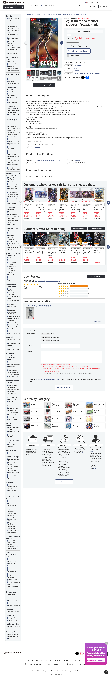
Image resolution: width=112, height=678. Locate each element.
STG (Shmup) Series (14, 580)
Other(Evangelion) (13, 349)
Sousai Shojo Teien (13, 141)
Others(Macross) (13, 377)
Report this (97, 321)
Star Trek (10, 264)
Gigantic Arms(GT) (13, 199)
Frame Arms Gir (12, 126)
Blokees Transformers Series (14, 46)
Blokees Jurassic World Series (13, 50)
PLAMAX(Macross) (13, 362)
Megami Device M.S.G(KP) (12, 178)
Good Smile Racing (13, 83)
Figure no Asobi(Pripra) (12, 516)
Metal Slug (11, 559)
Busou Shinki (12, 139)
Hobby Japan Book (13, 601)
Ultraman (11, 260)
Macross (76, 71)
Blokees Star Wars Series (13, 42)
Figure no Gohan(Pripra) (12, 512)
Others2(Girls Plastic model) (14, 248)
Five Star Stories (13, 568)
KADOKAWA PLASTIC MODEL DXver (14, 111)
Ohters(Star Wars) (13, 490)
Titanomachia (12, 64)
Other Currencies (71, 41)
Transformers (12, 262)
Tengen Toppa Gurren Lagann (14, 297)
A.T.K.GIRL (11, 237)
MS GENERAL (11, 235)
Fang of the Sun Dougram (12, 290)
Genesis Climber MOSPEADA (13, 313)
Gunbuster (11, 304)
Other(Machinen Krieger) (13, 477)
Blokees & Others (13, 53)
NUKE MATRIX (12, 233)
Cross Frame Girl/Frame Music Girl (14, 131)
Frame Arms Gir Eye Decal (13, 157)
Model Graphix (12, 603)
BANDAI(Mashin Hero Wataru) (14, 428)
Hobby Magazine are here (14, 627)
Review (29, 351)
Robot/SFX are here (13, 611)
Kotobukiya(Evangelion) (14, 340)
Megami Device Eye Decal (13, 165)
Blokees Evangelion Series (13, 31)
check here (49, 464)
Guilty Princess (12, 92)
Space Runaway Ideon (12, 307)
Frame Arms (11, 209)
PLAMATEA (11, 79)
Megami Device (12, 134)
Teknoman (11, 320)
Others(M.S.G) (12, 203)
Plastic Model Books (14, 605)
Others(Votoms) (13, 402)
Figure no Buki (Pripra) (12, 520)
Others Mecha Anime (14, 333)
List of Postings (95, 276)
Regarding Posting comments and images (47, 281)
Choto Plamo (12, 505)
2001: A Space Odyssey (12, 267)
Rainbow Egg (12, 475)
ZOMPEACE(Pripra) (13, 530)
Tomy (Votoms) (12, 397)
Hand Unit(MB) (12, 186)
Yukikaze (10, 272)
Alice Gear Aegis (12, 136)
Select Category (10, 7)
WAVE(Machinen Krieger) (12, 463)
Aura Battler (11, 310)
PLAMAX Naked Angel (14, 98)
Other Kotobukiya (13, 224)
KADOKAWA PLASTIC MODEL (14, 115)
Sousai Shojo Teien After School (13, 144)
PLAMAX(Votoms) (13, 387)
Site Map (77, 671)
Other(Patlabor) (12, 419)
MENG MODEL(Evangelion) (13, 346)
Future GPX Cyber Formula (13, 445)
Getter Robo (11, 329)
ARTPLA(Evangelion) (14, 343)
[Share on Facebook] (87, 77)
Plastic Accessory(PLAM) (13, 545)
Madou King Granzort (14, 323)
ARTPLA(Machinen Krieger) (13, 467)
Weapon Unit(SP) (13, 196)
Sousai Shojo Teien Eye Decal (13, 161)
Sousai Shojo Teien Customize (13, 148)
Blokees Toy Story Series (13, 39)
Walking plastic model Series (12, 571)
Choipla (10, 501)
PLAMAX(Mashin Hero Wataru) (14, 432)
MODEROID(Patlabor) (14, 408)
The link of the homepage (64, 671)
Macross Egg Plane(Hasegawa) (13, 367)
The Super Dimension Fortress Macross (87, 73)
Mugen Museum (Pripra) (12, 523)
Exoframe (11, 66)
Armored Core (12, 565)
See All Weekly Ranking (78, 229)
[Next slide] (61, 43)
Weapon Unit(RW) (13, 194)
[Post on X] (83, 77)
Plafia (10, 503)
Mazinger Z (11, 331)
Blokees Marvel (12, 26)
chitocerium (11, 81)
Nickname (30, 345)
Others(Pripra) (12, 532)
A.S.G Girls (11, 239)
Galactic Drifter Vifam (14, 316)
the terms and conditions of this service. (49, 379)
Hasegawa (77, 65)
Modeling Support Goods (13, 221)
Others (10, 584)
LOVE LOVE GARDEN (13, 472)
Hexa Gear (11, 218)
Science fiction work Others (14, 280)
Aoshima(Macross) (13, 372)
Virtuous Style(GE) (13, 184)
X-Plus (10, 277)
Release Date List (13, 634)
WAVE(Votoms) (12, 385)
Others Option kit (13, 548)
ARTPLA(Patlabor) (13, 412)
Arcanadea (11, 151)
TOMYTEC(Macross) (13, 374)
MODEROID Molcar (13, 68)
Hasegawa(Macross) (14, 364)
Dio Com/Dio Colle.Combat (12, 541)
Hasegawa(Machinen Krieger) (14, 460)
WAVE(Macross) (12, 370)
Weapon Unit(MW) (13, 192)
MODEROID (11, 61)
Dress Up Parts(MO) (13, 201)
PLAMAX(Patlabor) (13, 410)
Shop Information (48, 671)
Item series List (12, 639)
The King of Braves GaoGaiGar (13, 301)
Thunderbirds (12, 270)
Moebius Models (13, 275)
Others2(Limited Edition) (13, 587)
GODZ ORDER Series (13, 100)
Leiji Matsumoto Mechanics (13, 576)
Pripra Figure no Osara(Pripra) (12, 527)
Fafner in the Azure (13, 318)
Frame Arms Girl (12, 212)
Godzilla (10, 257)
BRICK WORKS (12, 470)
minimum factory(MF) (11, 94)
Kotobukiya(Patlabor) (14, 415)
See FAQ (63, 482)
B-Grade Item (12, 594)
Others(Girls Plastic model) (13, 244)
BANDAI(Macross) (13, 359)
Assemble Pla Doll (13, 574)
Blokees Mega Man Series (13, 35)
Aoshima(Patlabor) (13, 417)
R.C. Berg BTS (12, 399)
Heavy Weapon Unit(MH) (12, 189)
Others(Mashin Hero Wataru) (14, 435)
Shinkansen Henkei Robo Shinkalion (13, 325)
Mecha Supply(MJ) (13, 182)
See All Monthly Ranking (96, 229)
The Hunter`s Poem (14, 242)
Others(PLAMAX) (13, 102)
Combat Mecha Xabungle (12, 293)
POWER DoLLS (12, 561)
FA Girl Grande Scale (14, 128)
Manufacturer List (13, 636)
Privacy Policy (36, 671)
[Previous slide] (26, 43)
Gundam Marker (12, 620)
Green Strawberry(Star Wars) (12, 486)
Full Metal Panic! (13, 563)
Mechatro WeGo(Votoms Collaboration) (12, 393)
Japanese (37, 147)
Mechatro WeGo (12, 453)
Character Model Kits (14, 582)
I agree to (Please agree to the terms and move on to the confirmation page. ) (65, 380)
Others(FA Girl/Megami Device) (14, 168)
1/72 (75, 68)
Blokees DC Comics (13, 28)
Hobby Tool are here (14, 618)
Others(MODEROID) (13, 70)
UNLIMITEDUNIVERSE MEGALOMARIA (14, 153)
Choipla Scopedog (13, 389)
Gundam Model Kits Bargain (13, 19)
